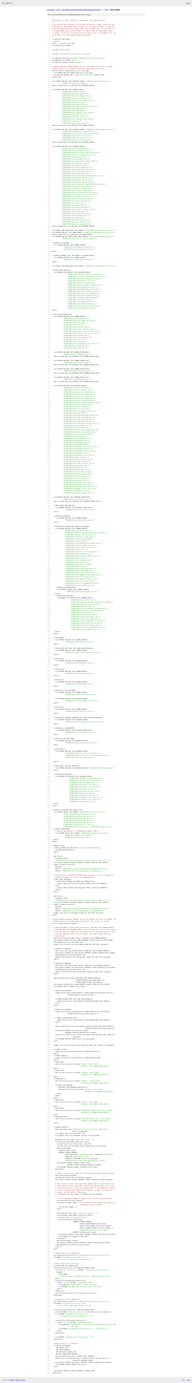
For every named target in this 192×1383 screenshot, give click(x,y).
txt (183, 1380)
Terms (23, 1380)
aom (58, 9)
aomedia (50, 9)
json (188, 1380)
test (106, 9)
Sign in (188, 3)
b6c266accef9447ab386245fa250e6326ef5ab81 (81, 9)
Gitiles (12, 1380)
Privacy (17, 1380)
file (88, 14)
